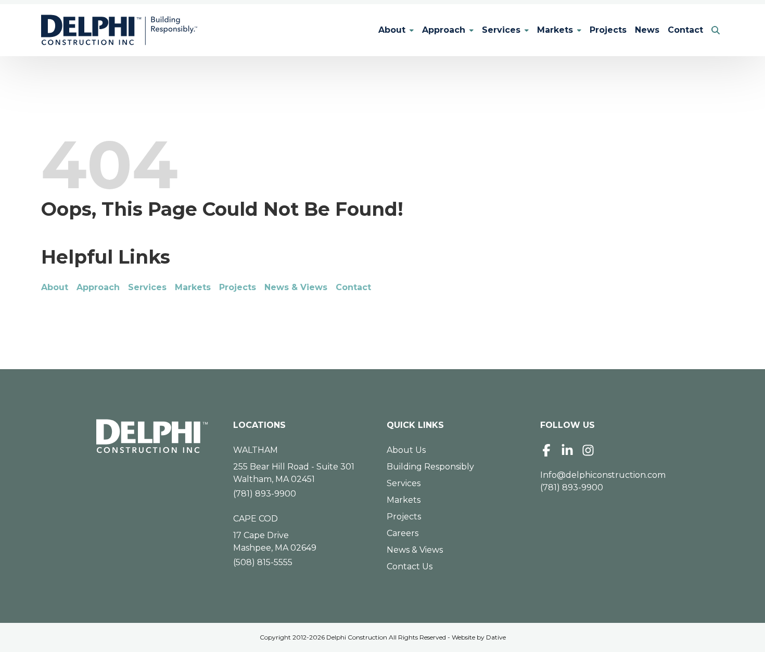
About (391, 30)
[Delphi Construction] (119, 30)
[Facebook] (546, 450)
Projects (608, 30)
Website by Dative (479, 637)
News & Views (295, 287)
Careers (402, 533)
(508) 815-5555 (262, 562)
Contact (685, 30)
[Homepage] (152, 436)
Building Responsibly (430, 467)
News (647, 30)
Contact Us (409, 566)
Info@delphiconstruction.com (603, 475)
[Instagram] (588, 450)
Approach (443, 30)
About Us (406, 450)
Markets (555, 30)
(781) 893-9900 (264, 494)
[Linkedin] (567, 450)
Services (501, 30)
